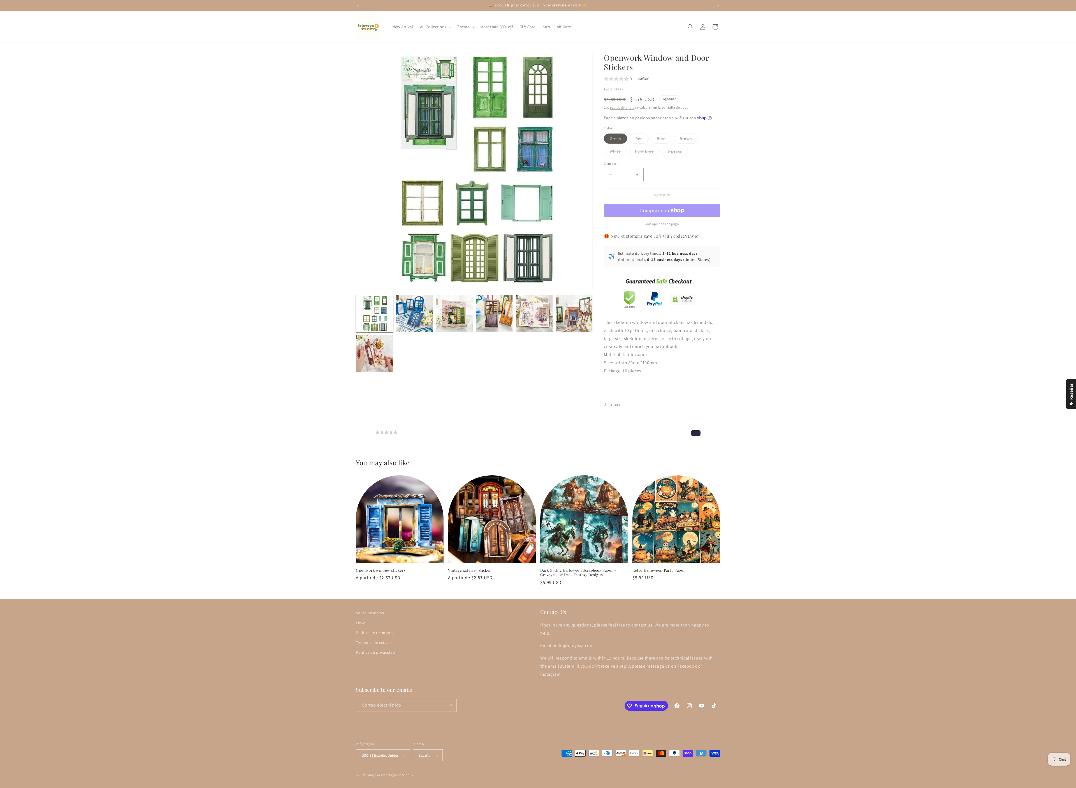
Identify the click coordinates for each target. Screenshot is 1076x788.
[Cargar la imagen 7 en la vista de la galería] (374, 353)
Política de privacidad (375, 651)
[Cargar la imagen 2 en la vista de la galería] (414, 313)
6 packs (678, 152)
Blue (664, 140)
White (618, 152)
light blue (647, 152)
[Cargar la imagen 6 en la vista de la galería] (574, 313)
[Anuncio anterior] (358, 5)
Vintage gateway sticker (469, 570)
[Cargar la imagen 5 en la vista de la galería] (534, 313)
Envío (361, 622)
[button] (435, 27)
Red (642, 140)
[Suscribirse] (450, 705)
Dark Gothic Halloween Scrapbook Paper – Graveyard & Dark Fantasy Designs (578, 572)
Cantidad (611, 163)
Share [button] (615, 404)
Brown (689, 140)
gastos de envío (622, 107)
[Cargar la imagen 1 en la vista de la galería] (374, 313)
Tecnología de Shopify (397, 775)
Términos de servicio (374, 642)
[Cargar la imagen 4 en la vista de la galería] (494, 313)
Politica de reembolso (376, 632)
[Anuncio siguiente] (718, 5)
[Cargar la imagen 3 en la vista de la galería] (454, 313)
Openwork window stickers (380, 570)
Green (618, 140)
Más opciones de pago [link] (662, 224)
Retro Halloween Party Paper (658, 570)
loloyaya (373, 775)
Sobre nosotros (370, 612)
